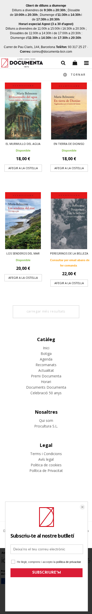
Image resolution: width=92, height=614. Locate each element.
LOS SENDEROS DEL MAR (23, 253)
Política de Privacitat (46, 470)
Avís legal (46, 459)
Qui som (46, 420)
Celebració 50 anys (46, 392)
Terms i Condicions (46, 453)
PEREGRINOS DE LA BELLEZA (69, 253)
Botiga (46, 353)
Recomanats (46, 364)
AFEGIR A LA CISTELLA (23, 168)
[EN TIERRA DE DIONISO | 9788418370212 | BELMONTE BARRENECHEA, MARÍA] (69, 111)
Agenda (46, 359)
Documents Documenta (46, 387)
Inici (46, 347)
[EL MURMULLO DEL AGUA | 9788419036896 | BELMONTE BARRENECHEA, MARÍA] (23, 111)
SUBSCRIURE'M (46, 573)
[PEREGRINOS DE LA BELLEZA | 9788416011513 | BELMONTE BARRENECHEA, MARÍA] (69, 220)
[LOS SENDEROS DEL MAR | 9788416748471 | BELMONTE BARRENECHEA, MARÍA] (23, 220)
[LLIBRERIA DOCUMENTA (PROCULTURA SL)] (22, 64)
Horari (46, 381)
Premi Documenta (46, 376)
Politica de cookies (46, 464)
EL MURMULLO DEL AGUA (23, 144)
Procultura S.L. (46, 426)
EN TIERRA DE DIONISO (69, 144)
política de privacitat (68, 561)
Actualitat (46, 370)
